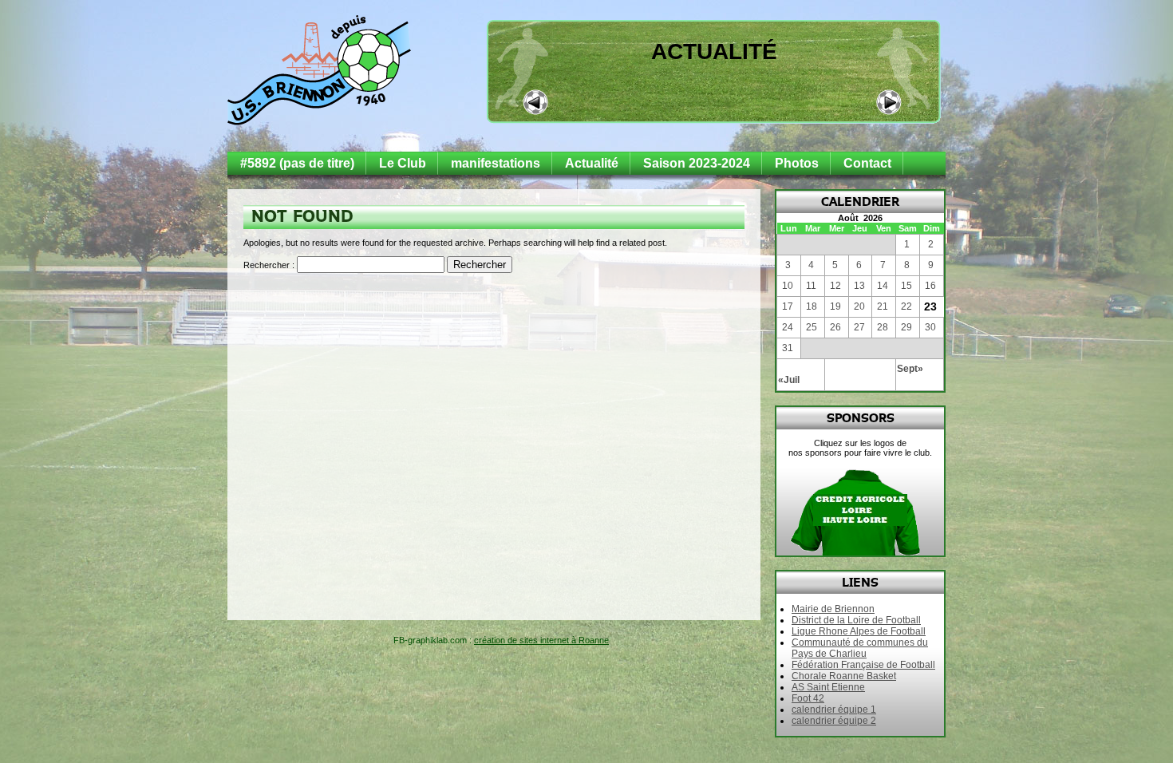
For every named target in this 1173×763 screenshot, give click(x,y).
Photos (797, 163)
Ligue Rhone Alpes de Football (859, 631)
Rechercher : (268, 265)
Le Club (402, 163)
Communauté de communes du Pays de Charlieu (860, 648)
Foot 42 (808, 698)
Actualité (714, 51)
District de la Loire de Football (856, 620)
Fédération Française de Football (863, 664)
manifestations (495, 163)
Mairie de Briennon (833, 609)
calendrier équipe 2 (834, 720)
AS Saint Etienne (828, 687)
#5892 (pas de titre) (297, 163)
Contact (867, 163)
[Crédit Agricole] (832, 510)
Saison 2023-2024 (696, 163)
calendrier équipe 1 (834, 709)
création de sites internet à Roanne (541, 640)
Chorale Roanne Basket (844, 676)
